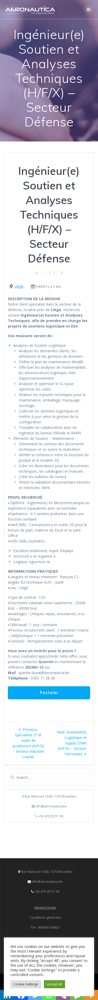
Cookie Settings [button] (26, 984)
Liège (19, 286)
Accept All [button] (54, 984)
